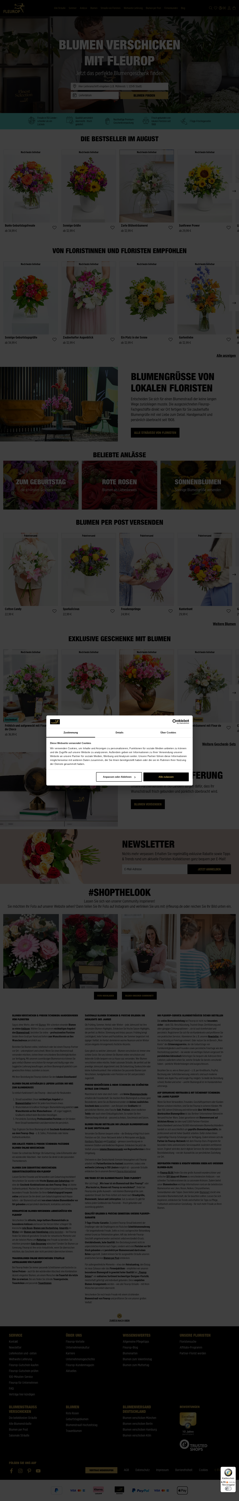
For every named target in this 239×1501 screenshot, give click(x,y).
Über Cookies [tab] (168, 732)
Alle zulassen (166, 776)
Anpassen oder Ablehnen (117, 776)
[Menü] (234, 1469)
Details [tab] (120, 732)
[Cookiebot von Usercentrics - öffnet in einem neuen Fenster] (175, 721)
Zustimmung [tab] (71, 732)
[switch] (228, 1489)
